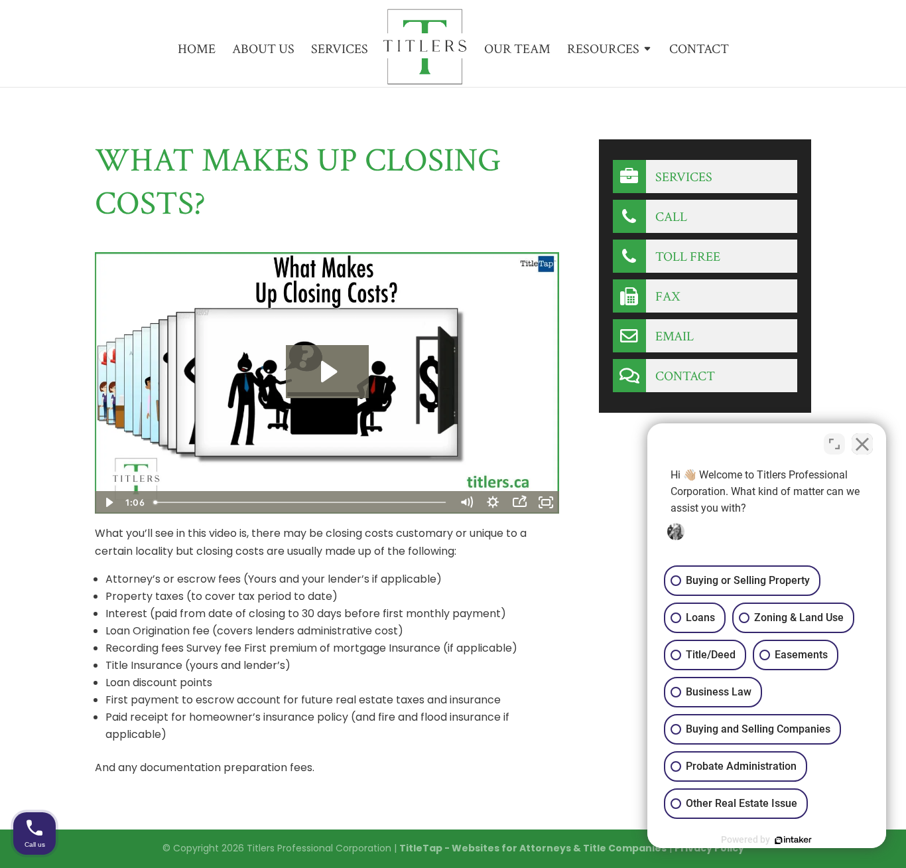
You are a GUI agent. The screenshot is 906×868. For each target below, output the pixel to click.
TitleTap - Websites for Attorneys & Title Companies (533, 848)
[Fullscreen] (546, 502)
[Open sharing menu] (519, 502)
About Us (263, 51)
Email (673, 336)
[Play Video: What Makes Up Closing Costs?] (327, 371)
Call (670, 217)
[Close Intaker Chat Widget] (862, 444)
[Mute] (466, 502)
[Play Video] (108, 502)
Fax (666, 296)
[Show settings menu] (493, 502)
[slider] (301, 502)
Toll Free (686, 256)
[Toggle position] (834, 444)
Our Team (517, 51)
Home (197, 51)
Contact (699, 51)
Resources (603, 51)
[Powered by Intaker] (793, 840)
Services (339, 51)
